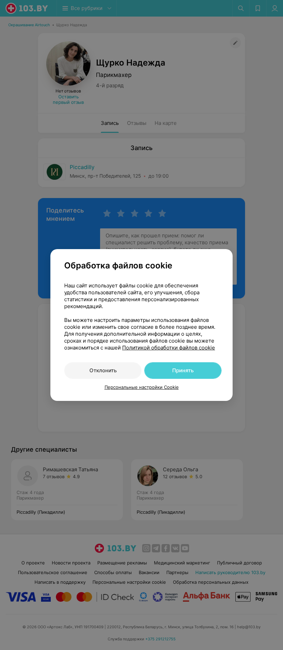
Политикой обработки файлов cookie (168, 347)
